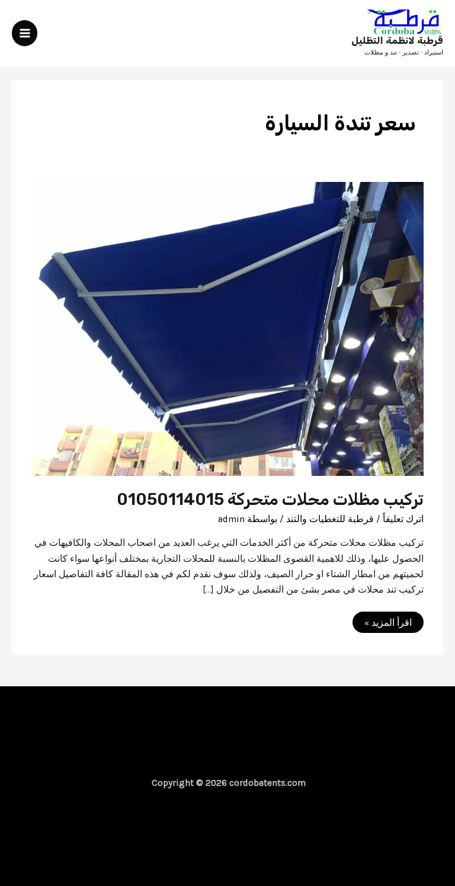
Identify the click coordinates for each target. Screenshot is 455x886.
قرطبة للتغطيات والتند (330, 519)
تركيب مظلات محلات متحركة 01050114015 (270, 499)
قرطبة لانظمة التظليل (397, 40)
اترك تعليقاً (403, 519)
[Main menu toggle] (24, 33)
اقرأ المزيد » (383, 624)
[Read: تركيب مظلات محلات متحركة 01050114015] (227, 328)
